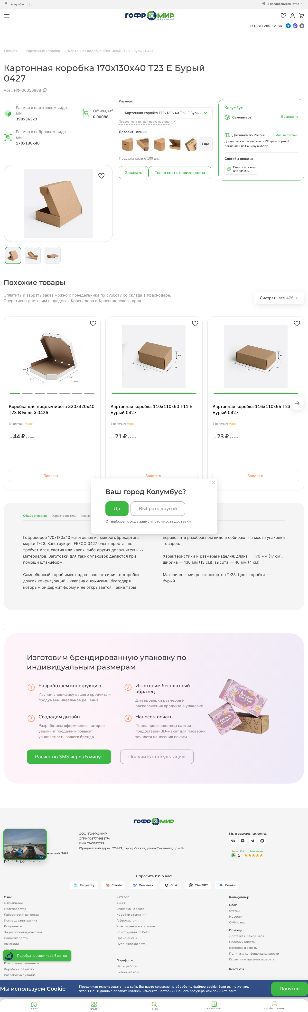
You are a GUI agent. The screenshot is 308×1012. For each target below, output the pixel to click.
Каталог (94, 1008)
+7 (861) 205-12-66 (265, 26)
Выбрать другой (158, 508)
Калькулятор (214, 1008)
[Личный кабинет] (292, 16)
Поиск (154, 1008)
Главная (33, 1008)
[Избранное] (283, 16)
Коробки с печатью (274, 1008)
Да (117, 508)
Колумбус (17, 4)
